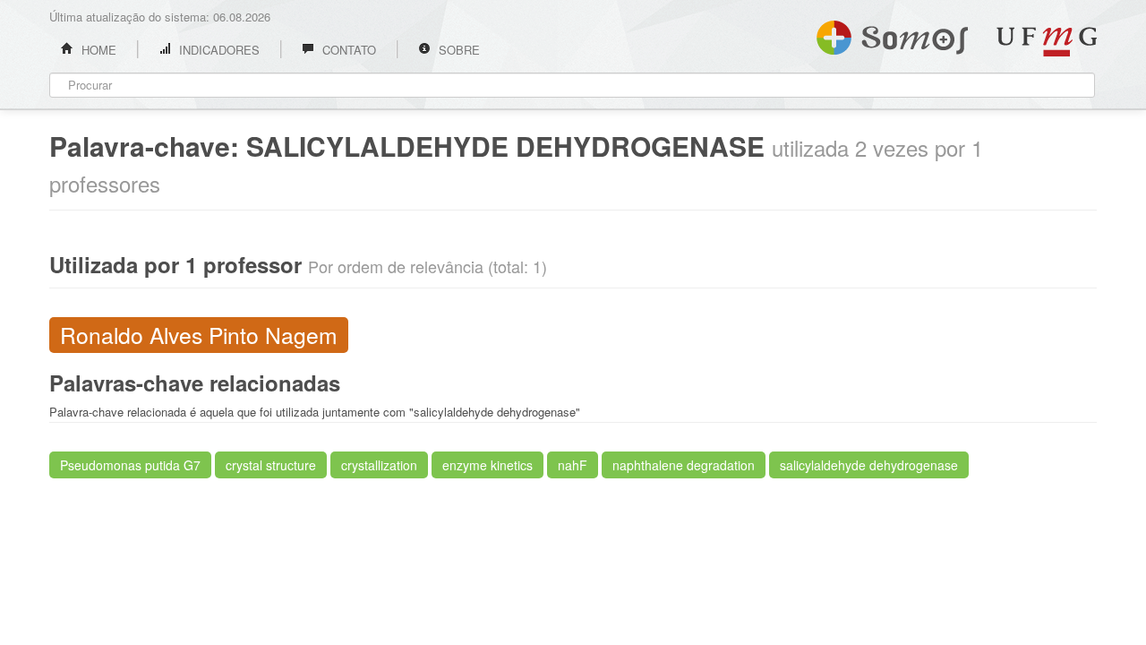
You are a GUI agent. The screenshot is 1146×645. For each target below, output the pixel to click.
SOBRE (457, 49)
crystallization (379, 465)
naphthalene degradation (683, 465)
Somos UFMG (892, 34)
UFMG (1046, 41)
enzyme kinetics (487, 465)
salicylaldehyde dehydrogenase (869, 465)
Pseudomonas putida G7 (130, 465)
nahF (572, 465)
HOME (97, 49)
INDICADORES (217, 49)
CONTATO (347, 49)
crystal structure (271, 465)
